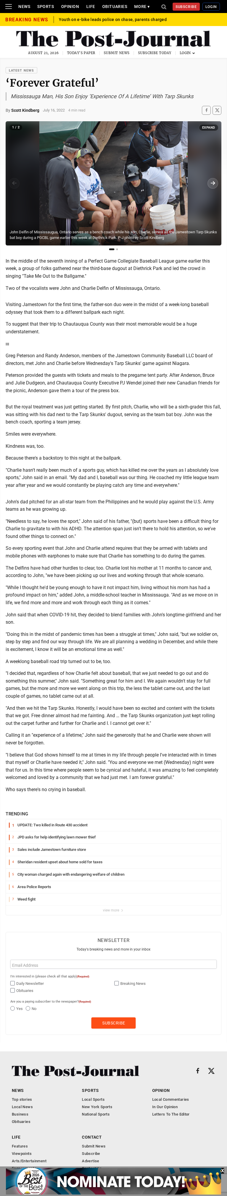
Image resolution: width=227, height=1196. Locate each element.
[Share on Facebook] (206, 110)
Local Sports (93, 1099)
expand (208, 128)
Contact (92, 1137)
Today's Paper (81, 53)
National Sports (96, 1114)
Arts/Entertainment (29, 1161)
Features (20, 1146)
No (34, 1008)
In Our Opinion (165, 1107)
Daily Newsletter (30, 983)
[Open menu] (8, 6)
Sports (45, 6)
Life (90, 6)
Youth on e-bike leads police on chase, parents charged (113, 19)
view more (111, 910)
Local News (22, 1107)
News (24, 6)
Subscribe (186, 7)
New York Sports (97, 1107)
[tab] (111, 249)
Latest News (21, 70)
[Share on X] (217, 110)
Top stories (22, 1099)
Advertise (90, 1161)
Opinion (70, 6)
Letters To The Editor (171, 1114)
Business (20, 1114)
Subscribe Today (154, 53)
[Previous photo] (14, 183)
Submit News (117, 53)
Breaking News (133, 983)
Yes (19, 1008)
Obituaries (114, 6)
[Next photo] (212, 183)
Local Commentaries (170, 1099)
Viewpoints (22, 1153)
